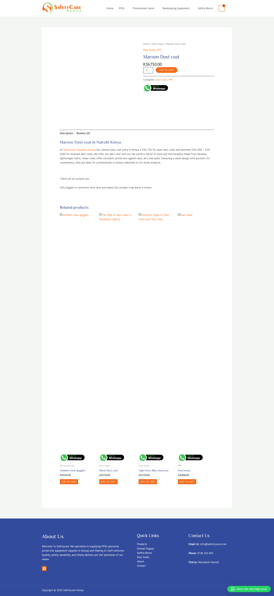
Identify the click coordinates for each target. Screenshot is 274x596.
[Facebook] (44, 568)
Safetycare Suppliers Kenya (79, 149)
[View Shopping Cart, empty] (222, 8)
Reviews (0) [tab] (83, 133)
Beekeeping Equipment (176, 8)
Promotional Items (143, 8)
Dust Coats (158, 43)
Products (142, 544)
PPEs (121, 8)
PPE (159, 50)
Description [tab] (66, 133)
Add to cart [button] (69, 481)
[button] (249, 589)
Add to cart (166, 70)
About (140, 561)
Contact (141, 565)
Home (109, 8)
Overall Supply (145, 548)
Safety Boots (205, 8)
